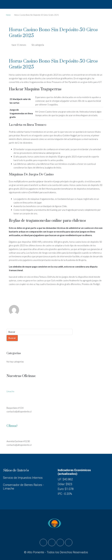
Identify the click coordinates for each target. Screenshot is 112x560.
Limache (10, 391)
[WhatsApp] (68, 542)
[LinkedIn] (60, 542)
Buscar (12, 338)
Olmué (12, 426)
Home (8, 15)
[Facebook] (43, 542)
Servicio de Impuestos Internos (23, 477)
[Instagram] (51, 542)
